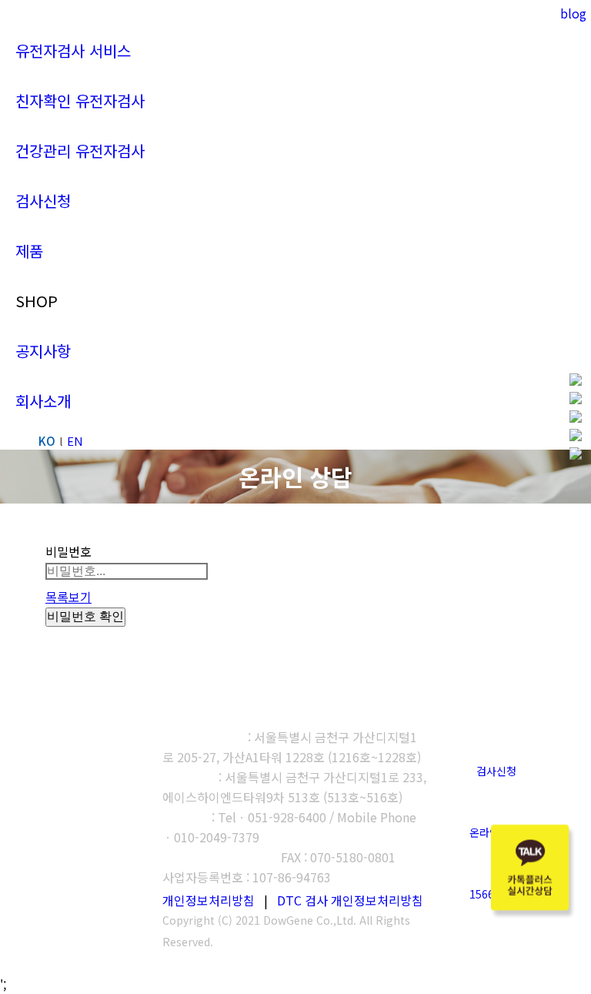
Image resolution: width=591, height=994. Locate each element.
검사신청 (496, 770)
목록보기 (68, 596)
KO (46, 441)
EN (75, 441)
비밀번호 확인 (85, 616)
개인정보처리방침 (208, 900)
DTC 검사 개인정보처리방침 (350, 900)
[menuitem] (73, 50)
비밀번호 (68, 551)
